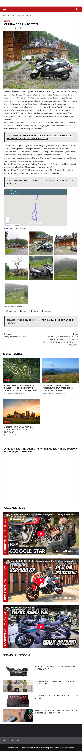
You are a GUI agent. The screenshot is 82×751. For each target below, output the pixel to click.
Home (4, 16)
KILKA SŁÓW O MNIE (11, 741)
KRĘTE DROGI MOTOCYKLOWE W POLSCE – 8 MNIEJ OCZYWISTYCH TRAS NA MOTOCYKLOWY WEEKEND (20, 388)
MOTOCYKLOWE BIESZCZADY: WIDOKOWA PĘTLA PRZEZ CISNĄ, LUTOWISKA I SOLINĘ (58, 388)
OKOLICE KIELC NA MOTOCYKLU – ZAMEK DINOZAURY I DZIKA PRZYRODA (19, 429)
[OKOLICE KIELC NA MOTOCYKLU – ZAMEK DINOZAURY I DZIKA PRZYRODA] (21, 411)
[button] (5, 9)
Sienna (11, 228)
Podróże (7, 21)
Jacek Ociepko (10, 28)
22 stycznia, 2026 (60, 393)
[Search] (77, 9)
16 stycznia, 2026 (20, 435)
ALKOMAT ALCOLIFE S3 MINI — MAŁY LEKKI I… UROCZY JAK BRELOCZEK (56, 682)
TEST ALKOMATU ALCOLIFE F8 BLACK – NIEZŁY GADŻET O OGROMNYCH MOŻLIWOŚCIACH (56, 711)
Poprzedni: (15, 335)
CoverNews (53, 748)
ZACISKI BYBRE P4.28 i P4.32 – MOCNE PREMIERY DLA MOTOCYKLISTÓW (55, 668)
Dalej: (60, 339)
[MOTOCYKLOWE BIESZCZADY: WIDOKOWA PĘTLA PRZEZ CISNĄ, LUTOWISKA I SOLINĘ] (61, 370)
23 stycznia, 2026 (20, 393)
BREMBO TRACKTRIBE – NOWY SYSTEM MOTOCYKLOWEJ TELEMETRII (57, 697)
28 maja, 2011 (21, 28)
